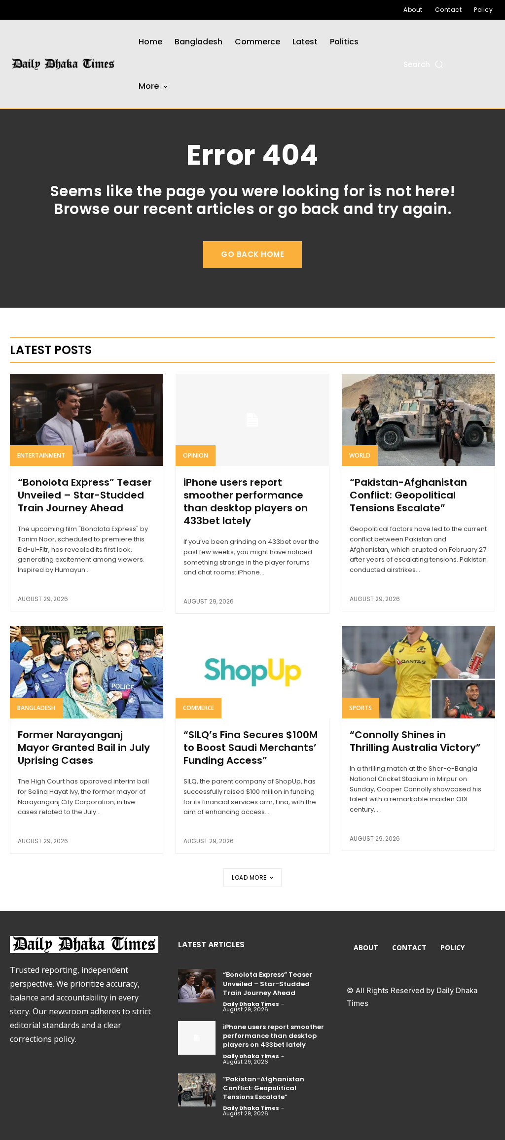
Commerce (198, 708)
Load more (249, 877)
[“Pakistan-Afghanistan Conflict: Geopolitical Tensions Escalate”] (418, 420)
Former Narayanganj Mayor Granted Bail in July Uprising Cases (84, 747)
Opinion (195, 455)
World (359, 455)
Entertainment (41, 455)
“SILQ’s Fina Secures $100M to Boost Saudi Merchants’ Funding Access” (250, 747)
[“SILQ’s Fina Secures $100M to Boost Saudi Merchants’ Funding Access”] (252, 672)
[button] (423, 64)
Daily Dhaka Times (251, 1004)
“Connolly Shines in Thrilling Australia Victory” (415, 741)
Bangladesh (36, 708)
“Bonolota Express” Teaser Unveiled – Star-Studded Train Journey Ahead (85, 495)
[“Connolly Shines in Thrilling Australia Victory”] (418, 672)
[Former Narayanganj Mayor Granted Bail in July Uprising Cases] (86, 672)
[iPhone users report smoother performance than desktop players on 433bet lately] (252, 420)
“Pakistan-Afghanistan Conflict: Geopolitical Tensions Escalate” (408, 495)
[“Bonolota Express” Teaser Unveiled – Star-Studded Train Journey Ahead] (86, 420)
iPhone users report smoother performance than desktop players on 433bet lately (245, 501)
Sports (360, 708)
